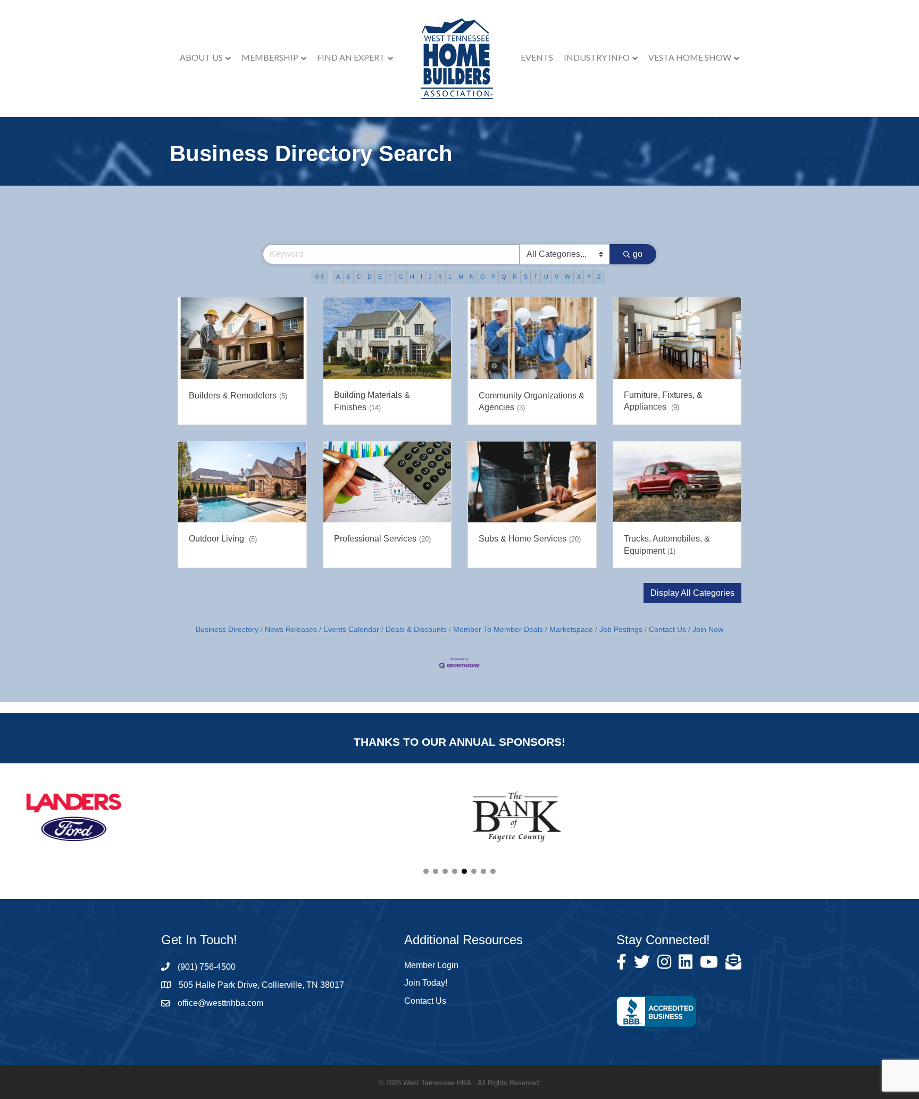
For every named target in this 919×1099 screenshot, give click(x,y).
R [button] (515, 276)
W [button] (567, 276)
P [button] (493, 276)
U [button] (546, 276)
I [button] (421, 276)
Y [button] (589, 276)
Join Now (707, 630)
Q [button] (504, 276)
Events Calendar (351, 630)
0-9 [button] (319, 276)
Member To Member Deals (498, 630)
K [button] (440, 276)
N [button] (472, 276)
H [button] (412, 276)
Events (537, 57)
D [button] (369, 276)
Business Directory (227, 630)
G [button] (400, 276)
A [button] (338, 276)
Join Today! (425, 982)
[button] (692, 593)
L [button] (450, 276)
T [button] (536, 276)
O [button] (482, 276)
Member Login (431, 965)
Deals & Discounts (416, 630)
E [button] (380, 276)
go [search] (637, 254)
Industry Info (597, 57)
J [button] (430, 276)
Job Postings (620, 630)
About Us (201, 57)
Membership (269, 57)
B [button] (348, 276)
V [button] (556, 276)
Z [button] (599, 276)
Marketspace (571, 630)
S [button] (526, 276)
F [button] (390, 276)
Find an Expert (351, 57)
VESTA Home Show (689, 57)
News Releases (291, 630)
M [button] (460, 276)
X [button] (579, 276)
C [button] (359, 276)
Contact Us (667, 630)
